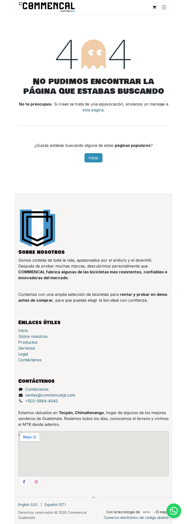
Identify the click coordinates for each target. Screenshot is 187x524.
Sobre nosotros (32, 336)
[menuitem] (28, 504)
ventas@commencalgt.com (50, 395)
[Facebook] (24, 482)
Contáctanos (30, 359)
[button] (93, 497)
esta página (93, 109)
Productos (27, 342)
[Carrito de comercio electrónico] (154, 7)
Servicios (26, 348)
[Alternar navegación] (164, 7)
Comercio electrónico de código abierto (136, 517)
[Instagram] (36, 482)
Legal (23, 354)
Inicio (93, 157)
